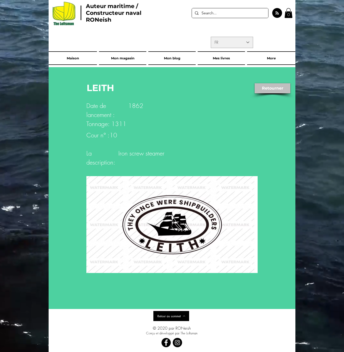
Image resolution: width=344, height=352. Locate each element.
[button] (288, 13)
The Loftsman (189, 333)
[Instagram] (177, 342)
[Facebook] (166, 342)
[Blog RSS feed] (277, 13)
